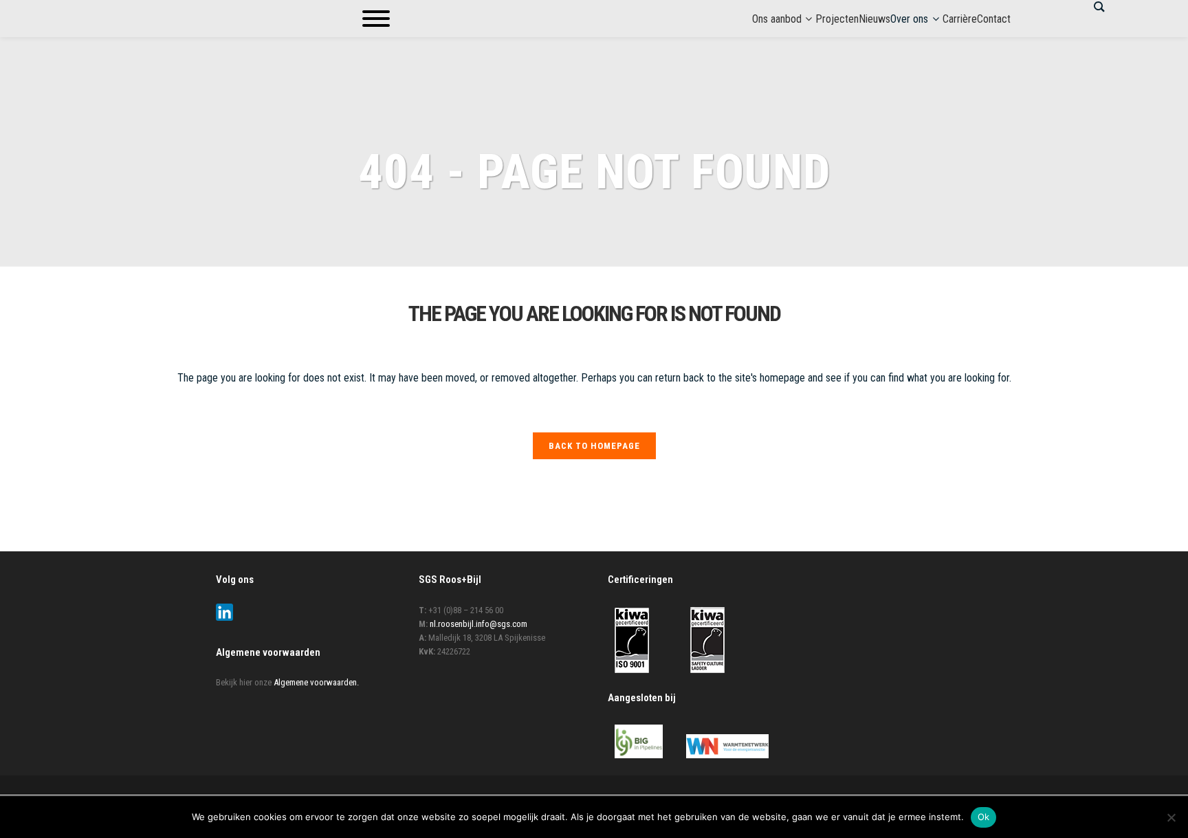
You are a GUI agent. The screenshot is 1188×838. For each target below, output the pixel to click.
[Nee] (1171, 817)
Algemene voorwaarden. (316, 682)
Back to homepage (594, 446)
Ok (984, 816)
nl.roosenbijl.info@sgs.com (478, 624)
